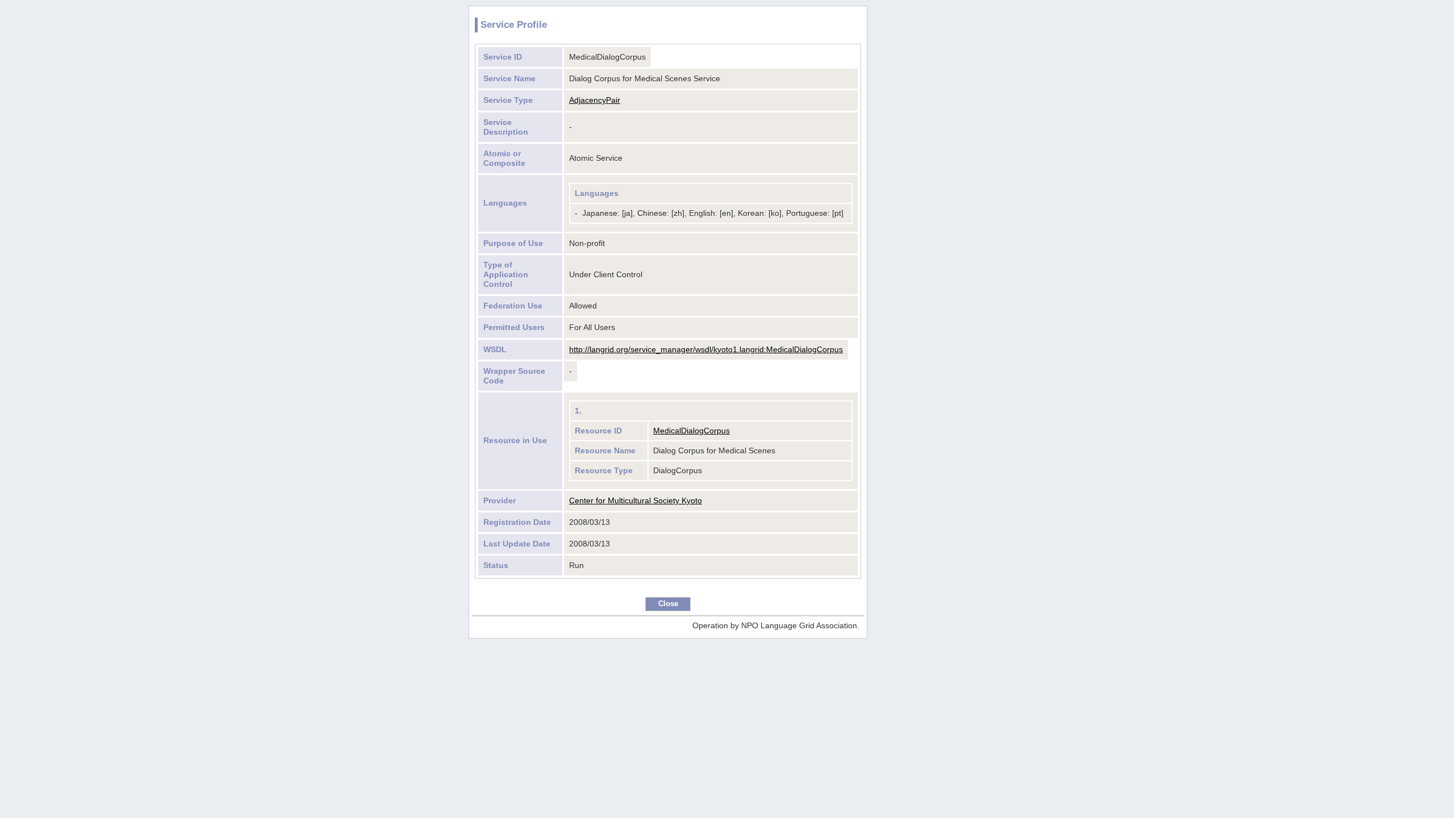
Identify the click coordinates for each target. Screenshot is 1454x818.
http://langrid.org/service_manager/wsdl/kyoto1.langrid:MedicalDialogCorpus (706, 349)
